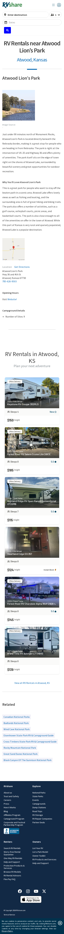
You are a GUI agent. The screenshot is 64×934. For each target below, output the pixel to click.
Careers (7, 800)
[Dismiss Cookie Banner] (60, 923)
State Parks (37, 796)
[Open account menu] (57, 5)
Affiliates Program (12, 815)
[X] (44, 891)
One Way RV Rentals (13, 858)
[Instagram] (29, 891)
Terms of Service (9, 915)
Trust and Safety (11, 796)
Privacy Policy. (7, 931)
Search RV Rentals (12, 848)
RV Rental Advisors (12, 875)
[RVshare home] (12, 5)
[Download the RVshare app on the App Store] (30, 902)
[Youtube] (38, 891)
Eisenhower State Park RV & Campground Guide (29, 735)
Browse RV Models (12, 872)
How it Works (10, 807)
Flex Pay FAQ (9, 879)
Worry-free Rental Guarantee (12, 853)
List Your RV (37, 848)
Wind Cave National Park (17, 729)
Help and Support (12, 862)
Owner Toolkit (38, 856)
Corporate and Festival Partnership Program (14, 823)
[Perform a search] (7, 30)
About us (8, 792)
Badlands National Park (16, 723)
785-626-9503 (9, 281)
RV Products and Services (44, 859)
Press (6, 804)
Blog (6, 811)
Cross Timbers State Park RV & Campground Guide (30, 741)
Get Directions (22, 266)
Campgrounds (39, 804)
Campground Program (14, 818)
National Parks (39, 792)
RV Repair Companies (42, 818)
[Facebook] (21, 891)
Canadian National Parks (17, 716)
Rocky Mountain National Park (20, 747)
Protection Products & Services (14, 866)
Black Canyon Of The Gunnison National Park (27, 760)
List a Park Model (40, 852)
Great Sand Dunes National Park (20, 753)
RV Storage (37, 815)
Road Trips (37, 811)
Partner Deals (38, 822)
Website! (12, 299)
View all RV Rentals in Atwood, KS (32, 682)
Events (35, 800)
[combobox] (27, 15)
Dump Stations (39, 807)
